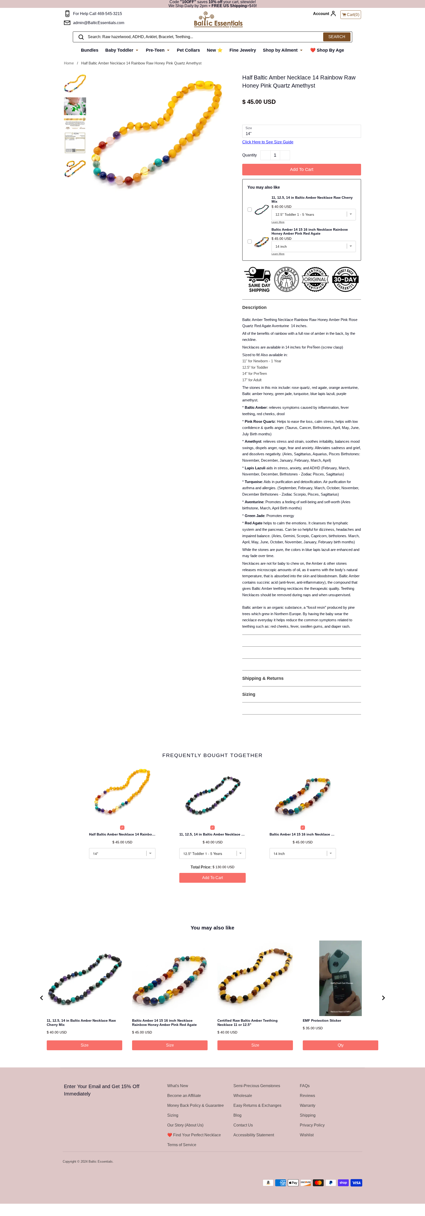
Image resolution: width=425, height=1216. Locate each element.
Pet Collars (188, 50)
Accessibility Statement (253, 1135)
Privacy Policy (312, 1125)
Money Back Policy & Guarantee (195, 1105)
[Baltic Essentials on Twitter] (339, 1162)
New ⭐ (215, 50)
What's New (177, 1086)
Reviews (307, 1096)
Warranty (307, 1105)
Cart (353, 15)
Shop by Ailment (281, 50)
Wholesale (242, 1096)
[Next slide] (383, 998)
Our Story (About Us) (185, 1125)
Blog (237, 1115)
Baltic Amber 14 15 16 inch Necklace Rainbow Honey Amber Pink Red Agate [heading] (164, 1022)
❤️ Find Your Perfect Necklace (194, 1135)
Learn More (278, 222)
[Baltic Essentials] (218, 19)
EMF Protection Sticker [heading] (322, 1020)
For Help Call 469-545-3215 (97, 14)
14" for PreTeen (254, 373)
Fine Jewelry (242, 50)
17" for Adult (251, 380)
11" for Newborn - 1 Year (261, 361)
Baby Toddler (120, 50)
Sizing (172, 1115)
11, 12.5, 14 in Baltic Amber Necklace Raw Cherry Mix (212, 834)
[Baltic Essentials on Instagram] (359, 1162)
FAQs (305, 1086)
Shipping (308, 1115)
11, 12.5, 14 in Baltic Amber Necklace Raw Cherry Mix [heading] (81, 1022)
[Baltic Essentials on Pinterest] (352, 1162)
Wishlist (307, 1135)
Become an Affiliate (184, 1096)
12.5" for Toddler (255, 367)
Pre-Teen (156, 50)
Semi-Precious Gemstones (256, 1086)
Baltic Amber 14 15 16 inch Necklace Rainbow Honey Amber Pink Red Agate (303, 834)
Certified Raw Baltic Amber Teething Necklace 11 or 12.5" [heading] (247, 1022)
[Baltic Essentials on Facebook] (346, 1162)
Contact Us (243, 1125)
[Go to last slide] (42, 998)
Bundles (89, 50)
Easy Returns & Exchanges (257, 1105)
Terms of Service (181, 1145)
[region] (212, 998)
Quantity (249, 155)
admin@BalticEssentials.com (98, 23)
